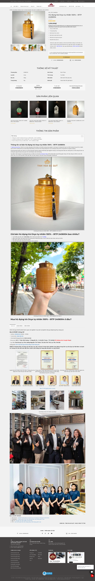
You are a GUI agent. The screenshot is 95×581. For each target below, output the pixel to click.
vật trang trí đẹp (44, 153)
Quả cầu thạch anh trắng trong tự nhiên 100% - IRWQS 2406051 (19, 121)
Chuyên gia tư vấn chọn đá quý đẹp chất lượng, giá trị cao (31, 519)
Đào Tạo (62, 1)
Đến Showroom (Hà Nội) (16, 568)
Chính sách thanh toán (15, 554)
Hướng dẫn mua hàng (15, 564)
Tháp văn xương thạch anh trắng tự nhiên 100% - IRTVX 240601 (75, 121)
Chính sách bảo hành (15, 562)
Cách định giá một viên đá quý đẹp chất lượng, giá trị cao (28, 522)
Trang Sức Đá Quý (24, 6)
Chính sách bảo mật (15, 552)
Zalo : (76, 60)
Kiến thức (69, 1)
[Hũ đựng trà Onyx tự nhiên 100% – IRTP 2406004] (15, 48)
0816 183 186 (59, 46)
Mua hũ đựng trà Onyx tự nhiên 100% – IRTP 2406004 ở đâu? (25, 140)
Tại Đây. (44, 236)
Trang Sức (38, 6)
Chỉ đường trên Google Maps (63, 340)
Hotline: (58, 60)
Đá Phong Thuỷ (62, 6)
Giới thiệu (15, 6)
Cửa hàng (15, 9)
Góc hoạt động (33, 554)
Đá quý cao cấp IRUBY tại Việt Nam (24, 520)
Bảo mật (40, 554)
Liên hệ (31, 558)
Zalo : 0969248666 (72, 533)
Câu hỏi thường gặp (15, 566)
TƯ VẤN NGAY (66, 57)
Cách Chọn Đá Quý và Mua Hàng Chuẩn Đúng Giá (27, 344)
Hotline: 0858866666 (23, 533)
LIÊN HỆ (13, 326)
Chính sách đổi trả (14, 560)
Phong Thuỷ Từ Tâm (22, 9)
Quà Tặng (78, 6)
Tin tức (56, 1)
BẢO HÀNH (27, 325)
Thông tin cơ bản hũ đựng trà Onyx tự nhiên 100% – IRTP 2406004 (26, 137)
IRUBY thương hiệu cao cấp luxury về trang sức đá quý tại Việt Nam (33, 517)
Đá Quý (32, 6)
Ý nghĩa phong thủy (15, 147)
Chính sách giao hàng (15, 556)
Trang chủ (32, 552)
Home (11, 9)
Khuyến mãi (32, 556)
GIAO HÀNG (19, 325)
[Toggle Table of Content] (81, 136)
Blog (75, 1)
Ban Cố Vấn (71, 6)
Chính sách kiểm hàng (15, 558)
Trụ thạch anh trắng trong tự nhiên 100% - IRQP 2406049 (37, 121)
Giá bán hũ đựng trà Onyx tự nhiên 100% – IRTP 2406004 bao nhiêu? (27, 139)
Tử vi (30, 560)
